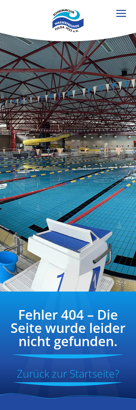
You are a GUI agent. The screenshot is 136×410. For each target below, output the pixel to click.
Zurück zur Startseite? (68, 373)
